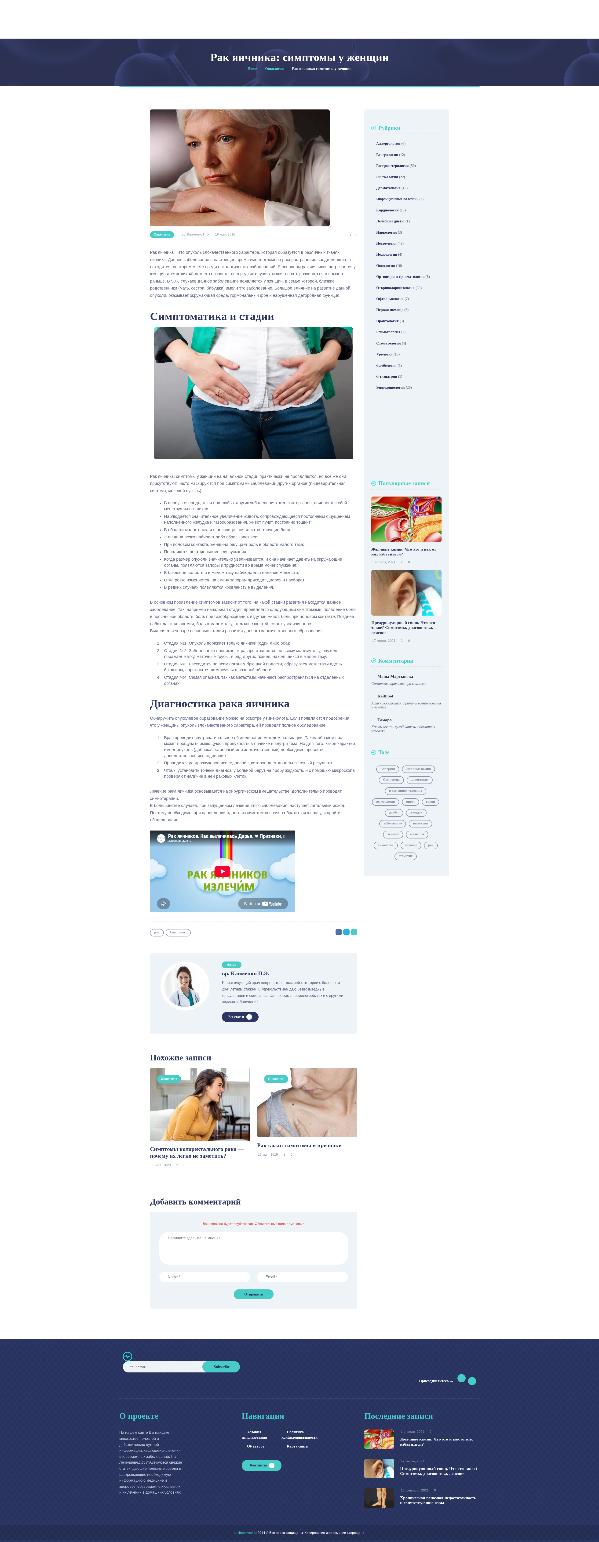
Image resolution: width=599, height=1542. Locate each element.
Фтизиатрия (386, 376)
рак (157, 932)
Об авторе (255, 1446)
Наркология (386, 232)
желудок (416, 812)
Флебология (386, 365)
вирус (410, 801)
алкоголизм (419, 779)
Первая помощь (389, 310)
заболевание (393, 823)
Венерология (387, 155)
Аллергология (388, 143)
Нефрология (386, 254)
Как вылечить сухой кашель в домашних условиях (403, 729)
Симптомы (178, 932)
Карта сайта (297, 1446)
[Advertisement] (406, 436)
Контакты (258, 1465)
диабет (394, 812)
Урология (384, 354)
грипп (430, 801)
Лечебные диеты (390, 221)
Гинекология (387, 177)
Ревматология (388, 332)
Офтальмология (390, 299)
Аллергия (387, 769)
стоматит (406, 856)
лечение (393, 834)
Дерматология (388, 188)
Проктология (387, 321)
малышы (417, 834)
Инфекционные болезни (396, 199)
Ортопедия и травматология (400, 277)
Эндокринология (390, 387)
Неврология (386, 243)
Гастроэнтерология (392, 166)
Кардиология (387, 210)
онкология (386, 845)
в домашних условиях (405, 790)
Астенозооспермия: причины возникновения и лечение (406, 705)
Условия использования (254, 1434)
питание (411, 845)
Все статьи (236, 1017)
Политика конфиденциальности (296, 1434)
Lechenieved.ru (245, 1533)
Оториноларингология (395, 288)
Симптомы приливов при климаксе (398, 684)
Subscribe (222, 1367)
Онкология (162, 234)
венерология (385, 801)
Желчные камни (418, 769)
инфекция (420, 823)
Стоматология (388, 343)
